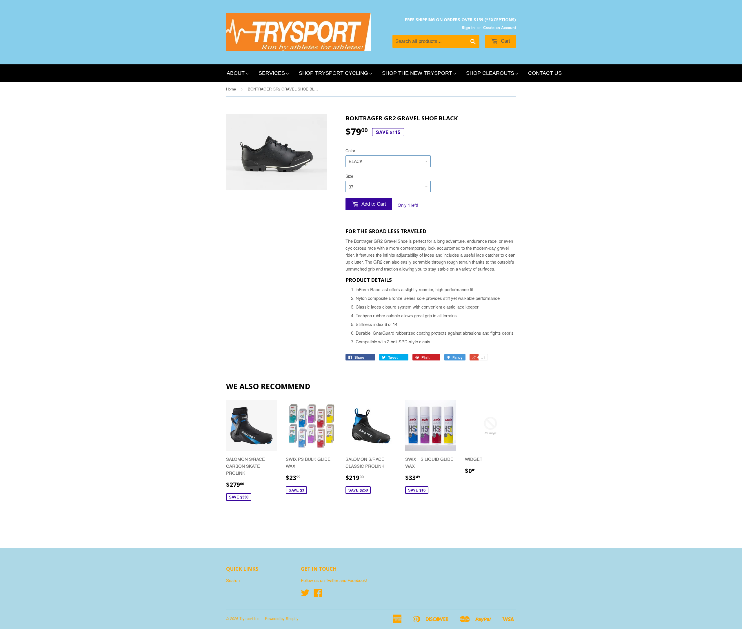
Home (231, 89)
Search (233, 580)
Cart (504, 41)
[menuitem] (238, 73)
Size (349, 176)
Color (350, 150)
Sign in (468, 27)
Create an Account (499, 27)
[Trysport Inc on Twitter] (305, 594)
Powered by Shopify (282, 618)
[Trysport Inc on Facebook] (318, 594)
